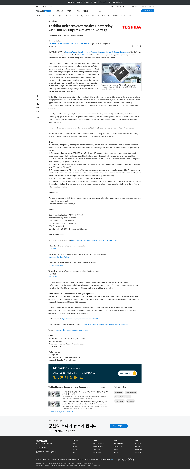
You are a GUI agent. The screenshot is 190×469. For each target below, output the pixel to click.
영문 (129, 16)
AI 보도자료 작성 (133, 6)
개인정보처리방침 (62, 459)
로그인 (144, 6)
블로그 (113, 6)
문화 (54, 16)
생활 (60, 16)
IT (43, 16)
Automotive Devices (55, 265)
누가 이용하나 (97, 452)
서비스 (68, 11)
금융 (76, 16)
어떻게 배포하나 (97, 447)
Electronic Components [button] (122, 397)
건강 (65, 16)
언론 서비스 (138, 444)
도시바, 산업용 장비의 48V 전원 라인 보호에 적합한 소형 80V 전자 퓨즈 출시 (85, 392)
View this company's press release (60, 412)
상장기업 (115, 16)
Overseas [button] (130, 401)
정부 (109, 16)
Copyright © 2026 (95, 465)
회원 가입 (151, 6)
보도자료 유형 (118, 447)
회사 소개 (38, 459)
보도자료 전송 (138, 449)
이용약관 (44, 459)
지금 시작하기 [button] (117, 426)
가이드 (77, 11)
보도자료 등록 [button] (42, 448)
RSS (90, 387)
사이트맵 (87, 459)
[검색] (99, 11)
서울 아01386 (47, 465)
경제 (71, 16)
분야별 (75, 447)
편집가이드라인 (52, 459)
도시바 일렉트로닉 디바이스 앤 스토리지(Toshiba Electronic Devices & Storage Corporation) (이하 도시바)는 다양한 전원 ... (85, 397)
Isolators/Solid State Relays (58, 257)
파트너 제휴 (81, 459)
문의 (124, 6)
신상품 (123, 16)
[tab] (82, 440)
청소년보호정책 (72, 459)
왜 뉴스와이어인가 (98, 444)
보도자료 (59, 11)
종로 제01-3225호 (89, 463)
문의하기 (54, 452)
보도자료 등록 (148, 10)
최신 (38, 16)
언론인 (85, 11)
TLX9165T (81, 54)
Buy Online (52, 276)
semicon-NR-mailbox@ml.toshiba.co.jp (62, 360)
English (53, 21)
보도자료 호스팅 (139, 452)
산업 (49, 16)
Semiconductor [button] (131, 392)
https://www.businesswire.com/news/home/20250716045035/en (94, 240)
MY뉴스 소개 (138, 447)
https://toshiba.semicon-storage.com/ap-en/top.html (80, 318)
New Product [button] (119, 401)
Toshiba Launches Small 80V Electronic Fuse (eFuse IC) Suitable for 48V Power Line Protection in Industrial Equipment (84, 402)
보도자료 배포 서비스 (45, 6)
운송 (81, 16)
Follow (104, 387)
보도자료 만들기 (118, 444)
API (101, 459)
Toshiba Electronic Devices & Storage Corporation (68, 43)
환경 (103, 16)
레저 (87, 16)
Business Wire (70, 52)
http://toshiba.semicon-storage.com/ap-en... (72, 330)
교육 (92, 16)
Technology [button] (118, 392)
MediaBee (106, 459)
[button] (133, 46)
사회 (98, 16)
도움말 (119, 6)
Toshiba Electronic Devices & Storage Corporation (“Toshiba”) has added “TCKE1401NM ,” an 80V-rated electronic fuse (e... (84, 407)
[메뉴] (37, 6)
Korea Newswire (83, 52)
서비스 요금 (96, 449)
